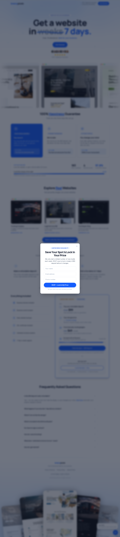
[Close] (76, 246)
